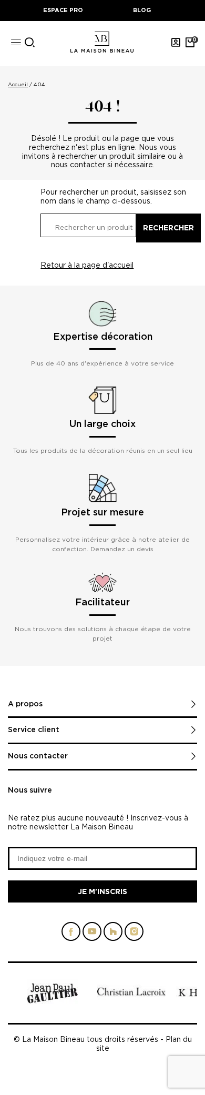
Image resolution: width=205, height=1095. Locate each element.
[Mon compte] (175, 42)
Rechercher (168, 227)
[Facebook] (71, 935)
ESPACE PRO (63, 10)
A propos (25, 704)
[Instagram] (134, 935)
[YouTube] (92, 935)
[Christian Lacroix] (131, 997)
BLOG (142, 10)
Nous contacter (38, 756)
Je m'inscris (102, 891)
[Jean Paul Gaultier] (52, 1002)
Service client (33, 730)
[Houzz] (113, 935)
